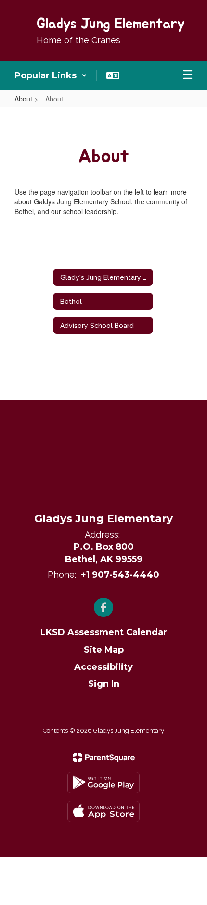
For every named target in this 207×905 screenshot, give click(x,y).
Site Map (104, 649)
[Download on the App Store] (103, 811)
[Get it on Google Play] (103, 782)
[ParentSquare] (103, 757)
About (23, 98)
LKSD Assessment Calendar (103, 632)
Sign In (103, 684)
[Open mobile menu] (187, 75)
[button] (51, 75)
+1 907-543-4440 (120, 574)
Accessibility (103, 667)
